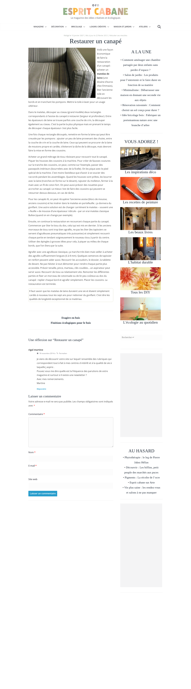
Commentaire (36, 414)
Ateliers (143, 26)
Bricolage (76, 26)
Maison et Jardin (122, 26)
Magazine (39, 26)
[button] (45, 27)
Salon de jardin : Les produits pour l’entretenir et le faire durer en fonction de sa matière (140, 79)
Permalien (63, 353)
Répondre (41, 389)
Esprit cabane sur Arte (142, 482)
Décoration (57, 26)
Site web (32, 479)
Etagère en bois (71, 317)
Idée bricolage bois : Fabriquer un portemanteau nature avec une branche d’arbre (141, 120)
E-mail (32, 465)
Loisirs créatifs (98, 26)
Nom (32, 452)
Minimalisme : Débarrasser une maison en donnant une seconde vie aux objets (140, 95)
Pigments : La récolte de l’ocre (142, 477)
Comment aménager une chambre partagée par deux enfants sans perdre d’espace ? (141, 64)
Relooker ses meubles (118, 35)
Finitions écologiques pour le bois (71, 322)
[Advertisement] (141, 395)
